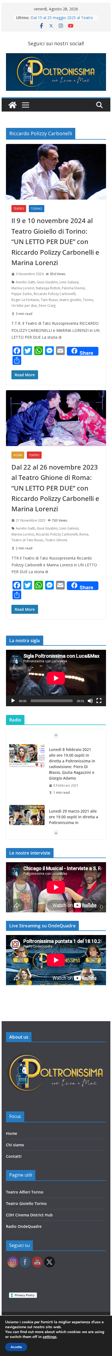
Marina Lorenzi (22, 288)
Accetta (16, 1347)
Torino (36, 209)
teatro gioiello (70, 299)
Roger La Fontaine (25, 299)
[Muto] (90, 700)
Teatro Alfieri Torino (24, 1192)
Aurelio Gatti (25, 282)
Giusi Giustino (47, 282)
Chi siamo (15, 1144)
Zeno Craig (46, 305)
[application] (56, 678)
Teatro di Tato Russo (27, 540)
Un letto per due (24, 305)
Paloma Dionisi (73, 288)
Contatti (13, 1156)
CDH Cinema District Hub (29, 1214)
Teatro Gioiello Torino (26, 1203)
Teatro (19, 209)
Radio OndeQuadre (24, 1226)
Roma (18, 455)
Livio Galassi (69, 282)
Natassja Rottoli (48, 288)
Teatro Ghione (56, 540)
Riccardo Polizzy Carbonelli (55, 293)
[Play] (13, 700)
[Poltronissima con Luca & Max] (12, 105)
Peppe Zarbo (21, 293)
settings (50, 1336)
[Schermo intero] (99, 700)
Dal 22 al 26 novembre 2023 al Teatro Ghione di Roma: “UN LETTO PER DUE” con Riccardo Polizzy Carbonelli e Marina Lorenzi (55, 487)
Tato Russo (49, 299)
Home (11, 1133)
